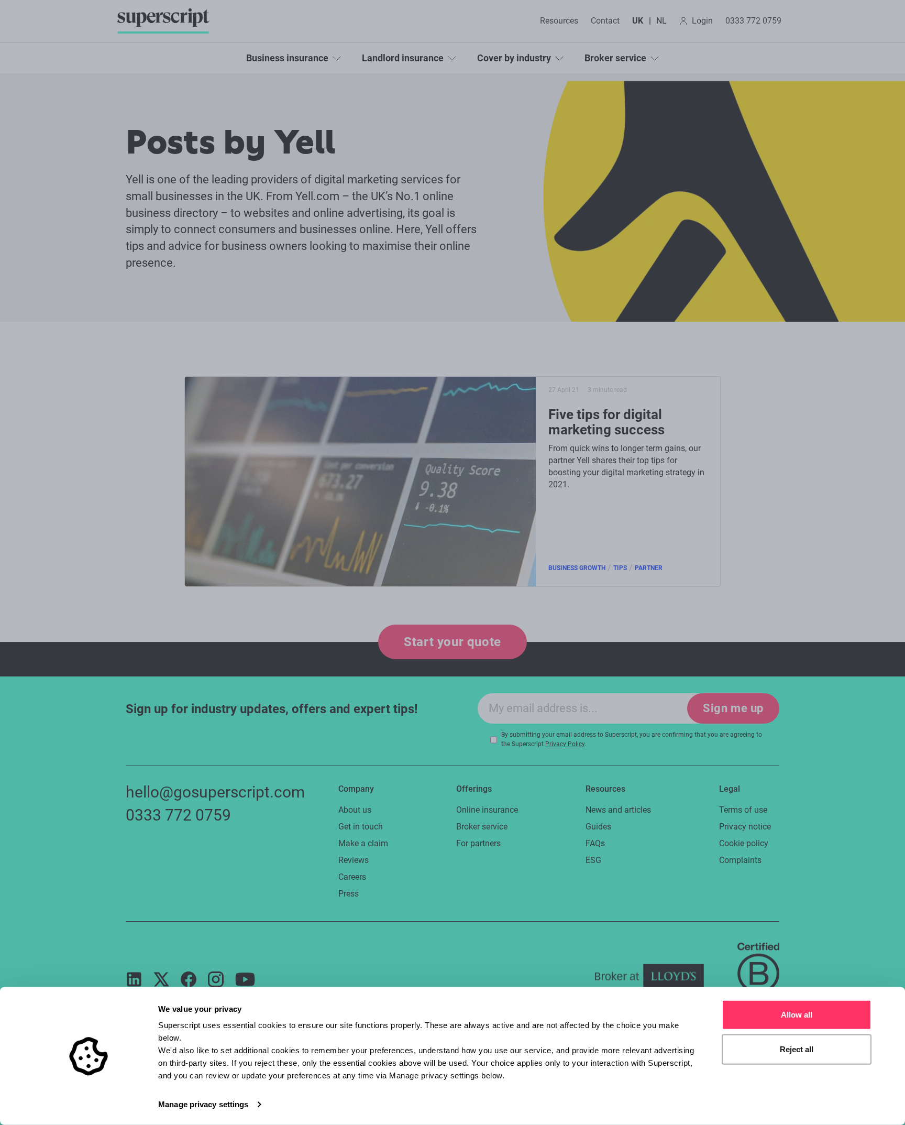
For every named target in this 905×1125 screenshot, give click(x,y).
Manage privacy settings (203, 1104)
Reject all (796, 1048)
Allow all (796, 1014)
